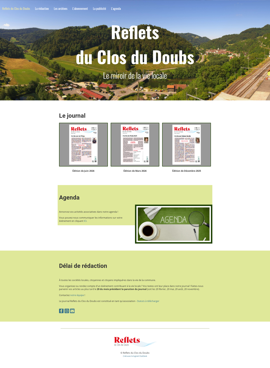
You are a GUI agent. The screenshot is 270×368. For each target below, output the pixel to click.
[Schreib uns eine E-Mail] (72, 311)
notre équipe (77, 295)
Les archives (60, 8)
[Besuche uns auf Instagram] (67, 311)
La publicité (99, 8)
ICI (85, 220)
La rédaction (42, 8)
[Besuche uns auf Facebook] (61, 311)
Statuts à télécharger (148, 301)
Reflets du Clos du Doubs (16, 8)
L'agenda (116, 8)
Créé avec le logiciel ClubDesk (135, 356)
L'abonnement (80, 8)
